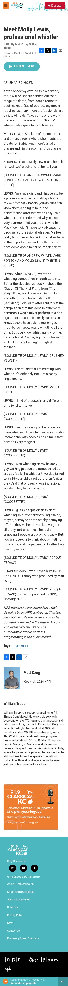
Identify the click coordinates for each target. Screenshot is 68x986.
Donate (56, 5)
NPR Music (21, 645)
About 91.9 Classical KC (20, 884)
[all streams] (63, 981)
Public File (12, 907)
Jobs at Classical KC (18, 899)
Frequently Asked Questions (23, 938)
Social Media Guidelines (20, 892)
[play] (5, 981)
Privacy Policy (15, 915)
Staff (10, 923)
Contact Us (13, 930)
